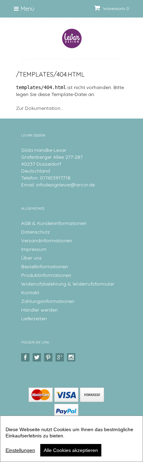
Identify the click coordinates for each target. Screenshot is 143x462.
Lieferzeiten (34, 318)
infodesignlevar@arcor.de (65, 185)
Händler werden (39, 310)
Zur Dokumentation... (40, 108)
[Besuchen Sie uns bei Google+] (61, 357)
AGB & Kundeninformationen (53, 223)
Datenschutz (35, 232)
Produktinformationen (46, 275)
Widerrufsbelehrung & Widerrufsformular (67, 284)
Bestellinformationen (44, 266)
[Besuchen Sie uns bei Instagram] (72, 357)
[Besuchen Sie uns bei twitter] (38, 357)
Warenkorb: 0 (115, 8)
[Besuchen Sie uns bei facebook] (26, 357)
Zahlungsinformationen (47, 301)
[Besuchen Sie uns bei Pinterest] (49, 357)
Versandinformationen (46, 240)
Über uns (31, 258)
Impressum (34, 249)
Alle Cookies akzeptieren (71, 450)
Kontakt (30, 292)
